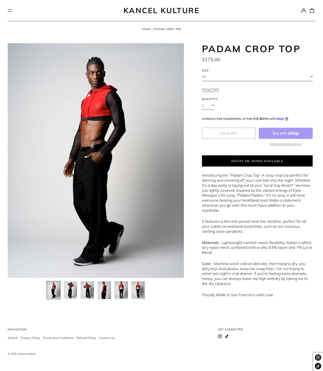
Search (13, 338)
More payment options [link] (286, 144)
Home (146, 29)
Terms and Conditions (58, 338)
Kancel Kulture (161, 10)
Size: (205, 70)
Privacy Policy (30, 338)
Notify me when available (257, 161)
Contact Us (107, 338)
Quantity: (210, 99)
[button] (312, 10)
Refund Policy (86, 338)
